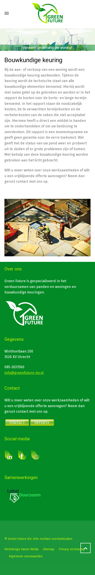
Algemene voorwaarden (25, 556)
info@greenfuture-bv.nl (24, 373)
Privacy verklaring (71, 549)
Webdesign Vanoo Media (21, 549)
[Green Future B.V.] (47, 13)
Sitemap (48, 549)
